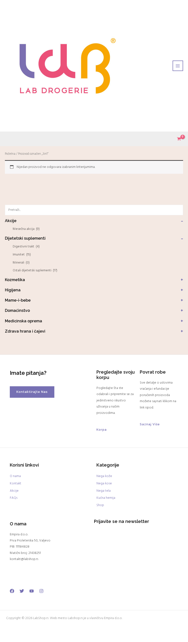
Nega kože (104, 476)
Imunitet (22, 254)
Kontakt (15, 483)
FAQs (13, 497)
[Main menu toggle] (178, 66)
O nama (15, 476)
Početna (10, 154)
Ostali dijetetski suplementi (35, 270)
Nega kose (104, 483)
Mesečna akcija (26, 229)
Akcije (14, 490)
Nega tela (103, 490)
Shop (100, 505)
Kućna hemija (105, 497)
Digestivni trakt (26, 246)
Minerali (21, 262)
